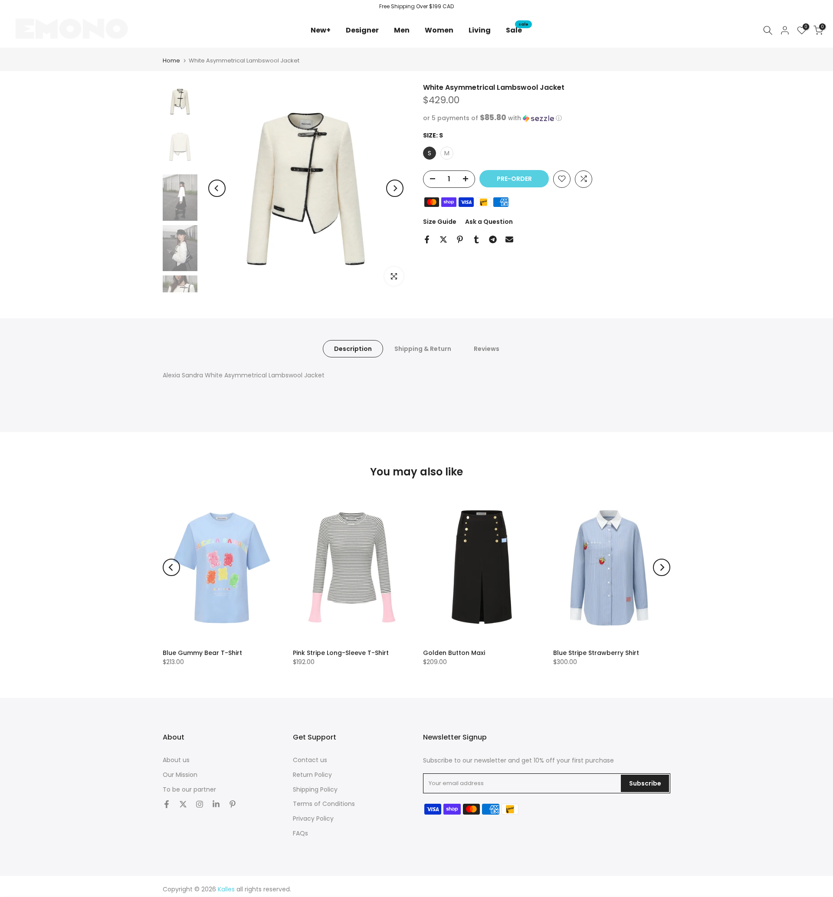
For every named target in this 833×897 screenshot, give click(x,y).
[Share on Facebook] (427, 239)
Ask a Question (489, 221)
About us (176, 760)
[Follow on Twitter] (183, 804)
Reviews (486, 348)
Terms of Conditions (324, 803)
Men (402, 30)
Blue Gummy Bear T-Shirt (202, 652)
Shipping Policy (315, 789)
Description (353, 348)
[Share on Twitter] (443, 239)
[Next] (394, 188)
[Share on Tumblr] (476, 239)
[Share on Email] (509, 239)
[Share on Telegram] (493, 239)
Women (439, 30)
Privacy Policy (313, 818)
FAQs (300, 833)
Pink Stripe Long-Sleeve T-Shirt (341, 652)
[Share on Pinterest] (460, 239)
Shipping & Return (422, 348)
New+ (324, 30)
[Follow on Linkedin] (216, 804)
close (18, 6)
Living (480, 30)
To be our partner (189, 789)
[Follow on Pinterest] (232, 804)
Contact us (310, 760)
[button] (546, 118)
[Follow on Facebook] (167, 804)
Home (171, 60)
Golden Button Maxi (454, 652)
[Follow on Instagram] (199, 804)
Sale (517, 30)
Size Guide (439, 221)
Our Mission (180, 774)
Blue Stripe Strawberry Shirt (596, 652)
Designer (362, 30)
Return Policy (312, 774)
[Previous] (217, 188)
